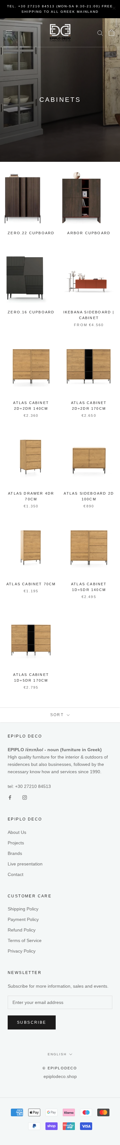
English (57, 1054)
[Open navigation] (9, 32)
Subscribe (31, 1022)
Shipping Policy (23, 908)
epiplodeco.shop (60, 1076)
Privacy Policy (22, 951)
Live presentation (25, 863)
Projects (16, 842)
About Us (17, 832)
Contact (15, 874)
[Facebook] (10, 797)
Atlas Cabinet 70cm (31, 584)
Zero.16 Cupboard (31, 312)
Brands (15, 853)
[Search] (100, 32)
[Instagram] (24, 797)
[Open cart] (111, 32)
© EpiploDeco (60, 1068)
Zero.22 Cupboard (31, 233)
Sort (58, 715)
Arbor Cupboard (88, 233)
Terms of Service (25, 940)
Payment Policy (23, 919)
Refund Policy (22, 929)
